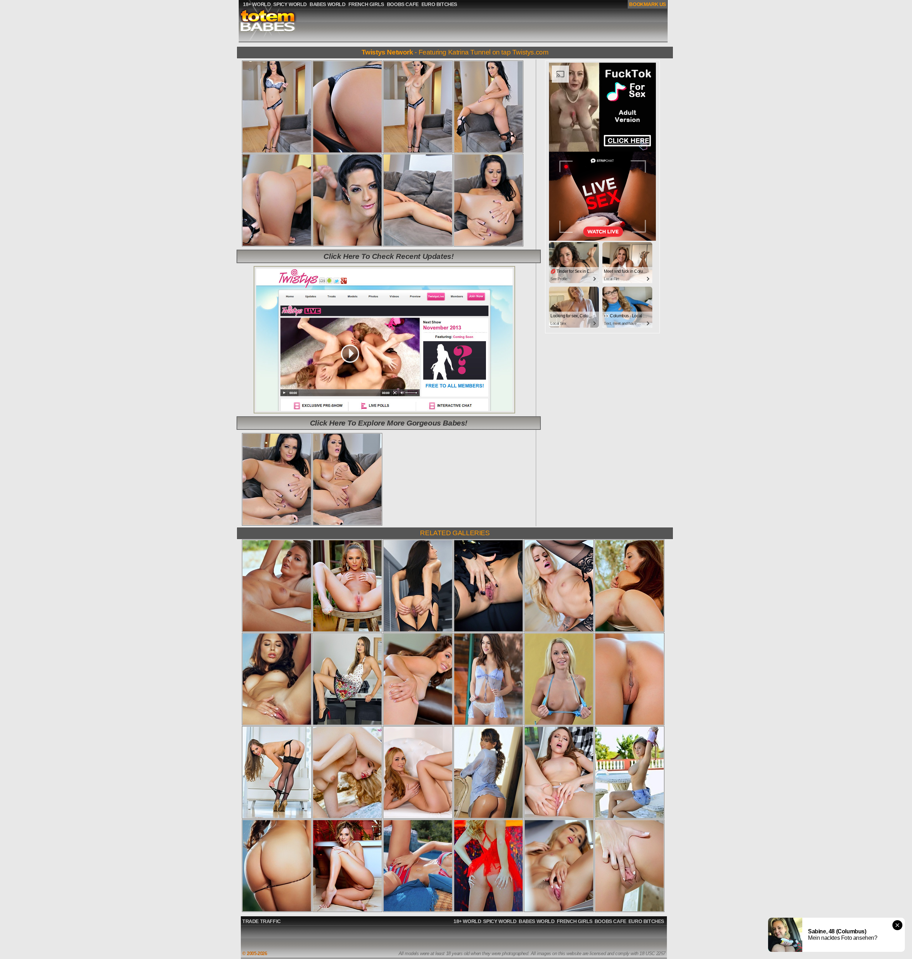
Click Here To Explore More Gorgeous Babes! (388, 423)
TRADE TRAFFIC (261, 921)
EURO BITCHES (646, 921)
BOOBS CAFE (610, 921)
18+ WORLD (467, 921)
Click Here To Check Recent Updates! (388, 256)
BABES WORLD (537, 921)
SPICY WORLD (500, 921)
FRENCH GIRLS (574, 921)
